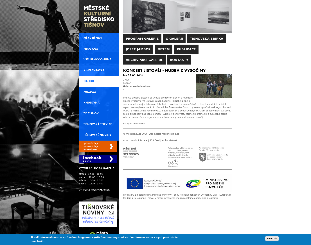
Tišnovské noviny (97, 135)
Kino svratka (94, 70)
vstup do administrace (135, 140)
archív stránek (169, 140)
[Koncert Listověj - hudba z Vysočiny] (214, 97)
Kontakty (179, 60)
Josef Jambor (138, 49)
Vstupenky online (97, 59)
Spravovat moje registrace (98, 146)
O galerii (174, 38)
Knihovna (92, 102)
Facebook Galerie (98, 159)
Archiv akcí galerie (144, 60)
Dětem (164, 49)
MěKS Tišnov (93, 38)
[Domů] (99, 16)
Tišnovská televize (98, 124)
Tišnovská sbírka (206, 38)
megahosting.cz (170, 134)
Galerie (89, 81)
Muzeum (90, 92)
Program (91, 49)
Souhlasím (272, 238)
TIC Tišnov (91, 113)
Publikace (186, 49)
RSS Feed (155, 140)
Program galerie (142, 38)
